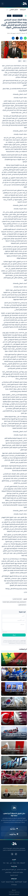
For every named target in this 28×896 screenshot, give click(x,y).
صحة (4, 863)
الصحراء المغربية (14, 875)
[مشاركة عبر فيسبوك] (21, 38)
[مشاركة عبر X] (17, 38)
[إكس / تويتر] (12, 854)
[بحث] (2, 3)
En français (14, 885)
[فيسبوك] (15, 854)
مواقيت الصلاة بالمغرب (17, 872)
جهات (6, 9)
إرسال (14, 635)
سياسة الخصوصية (10, 882)
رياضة (18, 863)
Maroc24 (23, 33)
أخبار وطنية (23, 9)
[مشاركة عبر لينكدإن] (13, 38)
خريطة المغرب (8, 872)
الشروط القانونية (18, 882)
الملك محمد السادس (18, 16)
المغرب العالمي (14, 9)
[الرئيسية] (25, 16)
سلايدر (9, 16)
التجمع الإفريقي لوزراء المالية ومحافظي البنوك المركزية (14, 602)
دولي (11, 863)
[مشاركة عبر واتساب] (25, 38)
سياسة (14, 863)
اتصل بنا (3, 882)
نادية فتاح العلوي (22, 605)
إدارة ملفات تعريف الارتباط (14, 894)
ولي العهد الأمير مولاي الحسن (9, 869)
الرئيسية (25, 882)
